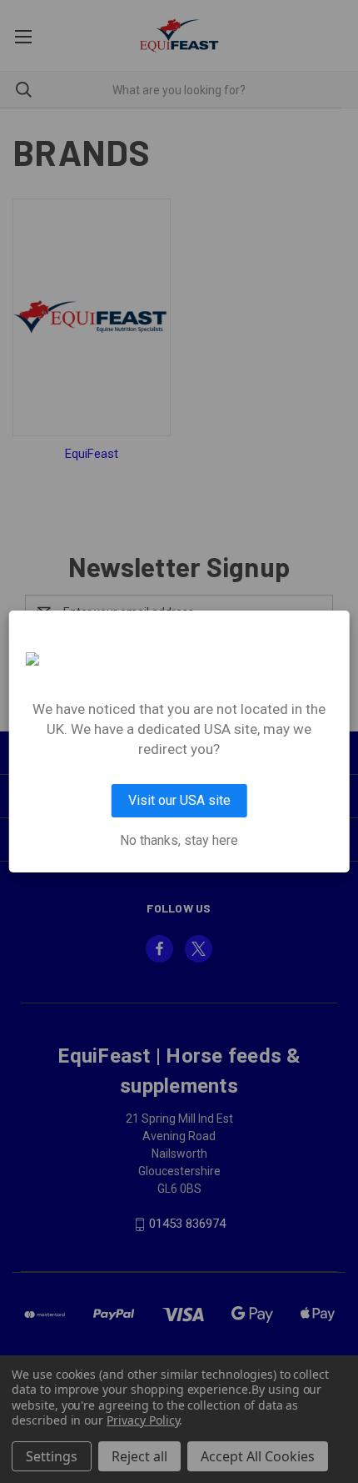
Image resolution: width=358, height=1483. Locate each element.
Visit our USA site (179, 800)
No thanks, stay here (179, 840)
